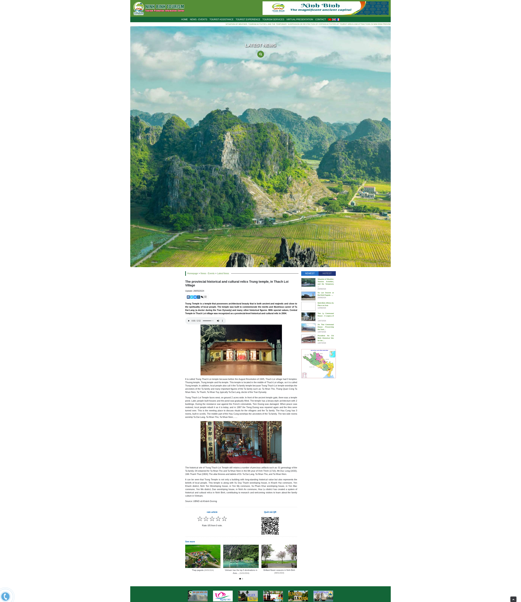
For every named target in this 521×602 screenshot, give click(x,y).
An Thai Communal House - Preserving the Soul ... (326, 327)
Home (184, 19)
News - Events (208, 273)
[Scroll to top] (513, 599)
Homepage (192, 273)
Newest (310, 273)
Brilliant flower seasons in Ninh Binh (279, 570)
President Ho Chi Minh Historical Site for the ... (326, 338)
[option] (198, 596)
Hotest (327, 273)
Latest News (223, 273)
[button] (240, 578)
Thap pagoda (197, 570)
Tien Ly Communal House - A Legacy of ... (326, 316)
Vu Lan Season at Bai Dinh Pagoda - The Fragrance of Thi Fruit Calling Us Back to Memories (368, 24)
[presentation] (187, 558)
